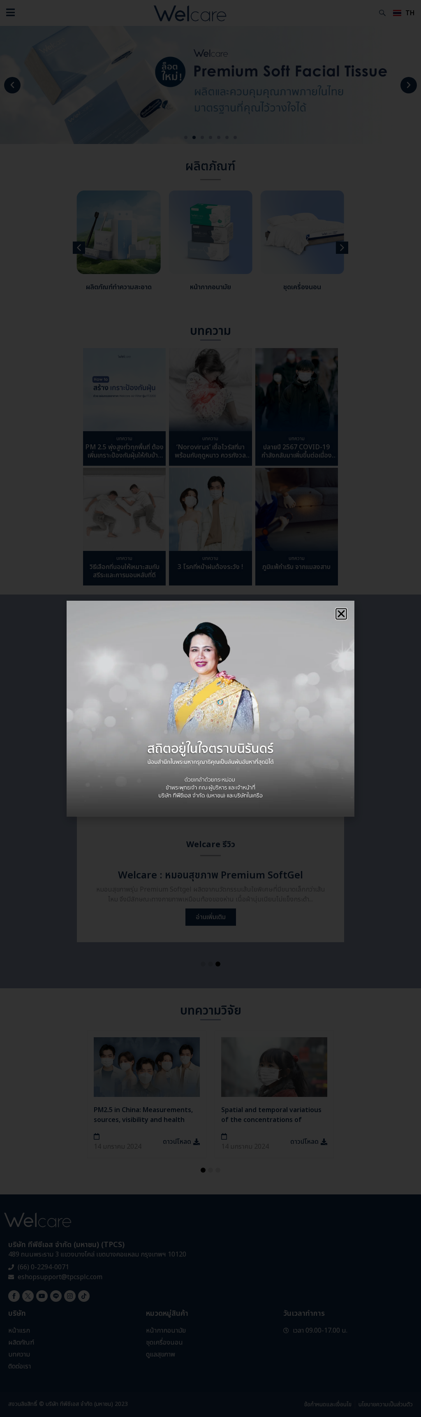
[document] (210, 708)
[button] (341, 614)
